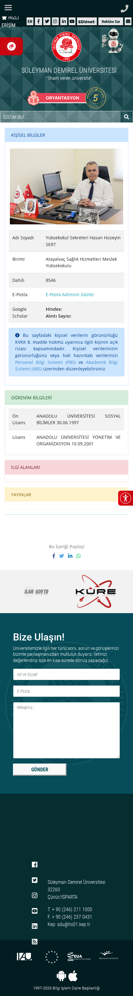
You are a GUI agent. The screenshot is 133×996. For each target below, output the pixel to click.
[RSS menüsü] (34, 942)
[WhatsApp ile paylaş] (78, 556)
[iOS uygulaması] (72, 976)
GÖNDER (39, 770)
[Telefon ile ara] (124, 7)
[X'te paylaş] (63, 556)
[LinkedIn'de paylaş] (72, 556)
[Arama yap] (126, 117)
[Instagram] (55, 21)
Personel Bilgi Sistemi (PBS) (45, 362)
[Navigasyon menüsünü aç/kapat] (10, 7)
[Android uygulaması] (61, 976)
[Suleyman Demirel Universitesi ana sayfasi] (66, 8)
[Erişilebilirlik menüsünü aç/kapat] (125, 498)
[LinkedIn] (64, 21)
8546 (51, 280)
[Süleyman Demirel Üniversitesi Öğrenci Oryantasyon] (66, 97)
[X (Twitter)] (47, 21)
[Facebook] (38, 21)
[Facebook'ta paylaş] (56, 556)
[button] (128, 21)
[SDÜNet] (87, 21)
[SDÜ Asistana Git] (111, 40)
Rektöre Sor (111, 21)
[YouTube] (72, 21)
